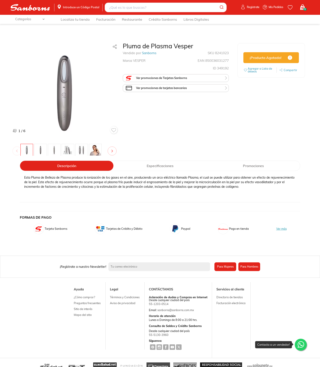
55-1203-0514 (158, 304)
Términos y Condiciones (125, 297)
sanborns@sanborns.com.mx (175, 310)
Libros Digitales (196, 19)
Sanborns (149, 53)
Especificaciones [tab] (160, 166)
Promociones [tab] (253, 166)
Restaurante (132, 19)
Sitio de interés (83, 309)
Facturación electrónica (231, 303)
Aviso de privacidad (122, 303)
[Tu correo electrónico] (160, 266)
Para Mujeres (225, 266)
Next (113, 149)
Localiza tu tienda (75, 19)
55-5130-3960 (158, 335)
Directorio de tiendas (229, 297)
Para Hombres (249, 266)
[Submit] (221, 7)
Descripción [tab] (66, 166)
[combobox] (165, 7)
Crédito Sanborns (163, 19)
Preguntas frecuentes (87, 303)
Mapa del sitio (83, 315)
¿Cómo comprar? (84, 297)
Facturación (105, 19)
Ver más (281, 228)
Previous (17, 149)
